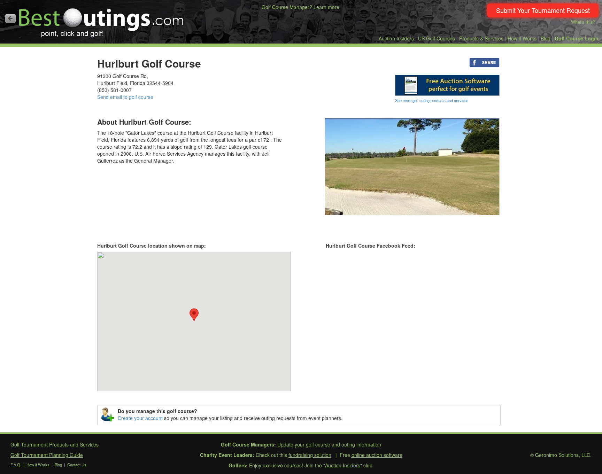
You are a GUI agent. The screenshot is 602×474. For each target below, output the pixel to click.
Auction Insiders (396, 38)
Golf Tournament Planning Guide (46, 454)
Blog (545, 38)
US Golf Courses (436, 38)
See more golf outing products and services (432, 100)
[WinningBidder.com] (447, 84)
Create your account (140, 417)
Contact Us (76, 464)
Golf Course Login (577, 38)
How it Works (522, 38)
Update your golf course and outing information (329, 444)
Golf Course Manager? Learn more (300, 6)
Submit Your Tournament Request (543, 10)
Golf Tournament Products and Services (54, 444)
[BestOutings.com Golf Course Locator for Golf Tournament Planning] (101, 20)
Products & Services (481, 38)
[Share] (484, 62)
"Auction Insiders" (342, 465)
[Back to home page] (10, 18)
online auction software (377, 454)
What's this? (583, 22)
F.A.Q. (15, 464)
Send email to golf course (125, 96)
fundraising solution (309, 454)
